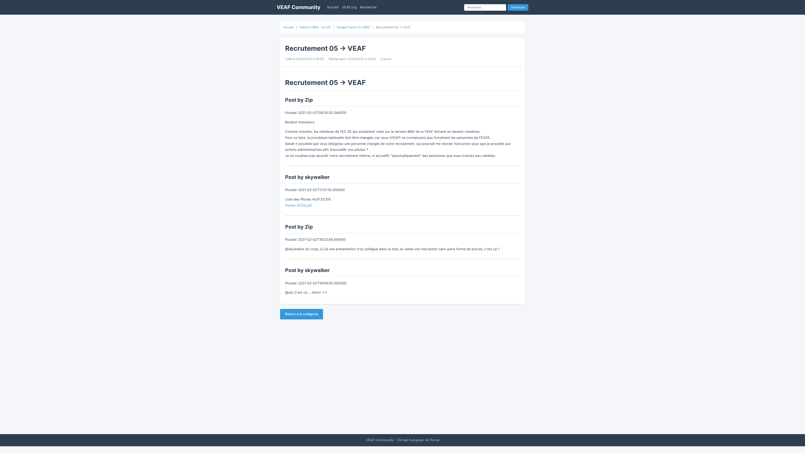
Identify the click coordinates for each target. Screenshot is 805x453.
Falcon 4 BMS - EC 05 (315, 27)
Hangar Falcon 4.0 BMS (353, 27)
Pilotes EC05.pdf (298, 205)
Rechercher (518, 7)
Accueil (333, 7)
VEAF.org (349, 7)
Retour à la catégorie (301, 314)
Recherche (368, 7)
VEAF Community (298, 7)
